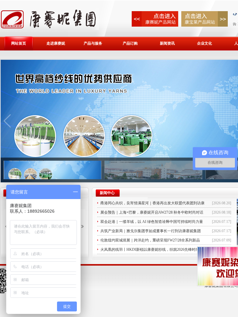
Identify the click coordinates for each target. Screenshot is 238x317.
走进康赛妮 (55, 43)
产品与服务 (93, 43)
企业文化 (204, 43)
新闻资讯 (167, 43)
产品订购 (130, 43)
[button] (82, 226)
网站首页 (18, 43)
